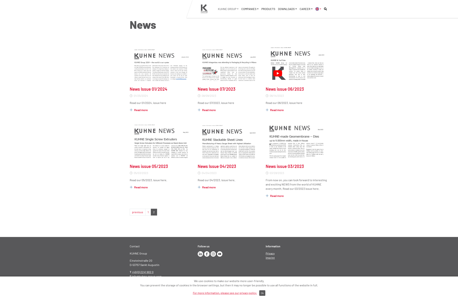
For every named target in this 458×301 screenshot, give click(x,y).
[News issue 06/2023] (297, 62)
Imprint (270, 257)
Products (268, 9)
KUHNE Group (227, 9)
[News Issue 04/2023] (229, 140)
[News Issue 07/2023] (229, 62)
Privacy (270, 253)
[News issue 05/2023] (161, 140)
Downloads (286, 9)
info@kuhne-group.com (147, 276)
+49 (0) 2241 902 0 (143, 272)
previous (137, 212)
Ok (262, 293)
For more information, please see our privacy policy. (225, 293)
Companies (248, 9)
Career (305, 9)
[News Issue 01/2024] (161, 62)
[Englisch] (318, 9)
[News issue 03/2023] (297, 140)
